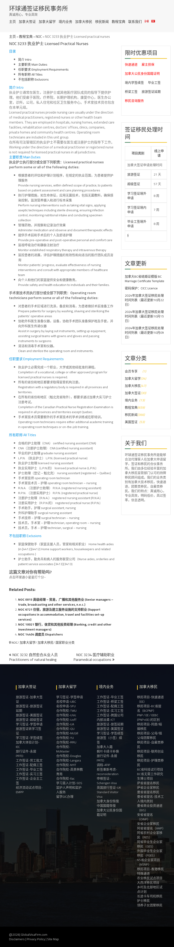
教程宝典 (118, 21)
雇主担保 (148, 64)
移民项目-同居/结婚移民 (149, 726)
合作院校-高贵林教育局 (69, 771)
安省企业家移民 (148, 823)
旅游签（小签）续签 (109, 740)
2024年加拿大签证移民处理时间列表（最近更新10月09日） (144, 332)
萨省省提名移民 (148, 783)
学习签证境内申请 (136, 210)
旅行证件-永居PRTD (26, 753)
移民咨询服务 (134, 101)
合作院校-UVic (66, 715)
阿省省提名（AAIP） (150, 828)
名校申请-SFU (66, 706)
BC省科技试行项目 (150, 769)
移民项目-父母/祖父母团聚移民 (149, 735)
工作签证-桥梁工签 (110, 701)
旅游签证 (133, 174)
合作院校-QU (65, 728)
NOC (39, 36)
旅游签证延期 (151, 92)
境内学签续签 (134, 83)
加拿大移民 (83, 21)
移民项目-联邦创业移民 (150, 753)
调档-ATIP (103, 765)
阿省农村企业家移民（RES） (149, 835)
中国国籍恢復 (106, 805)
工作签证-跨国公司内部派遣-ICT (110, 717)
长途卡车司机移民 (149, 896)
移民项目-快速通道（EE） (150, 699)
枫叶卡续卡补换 (108, 751)
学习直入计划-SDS (69, 783)
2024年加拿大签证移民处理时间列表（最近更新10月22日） (144, 300)
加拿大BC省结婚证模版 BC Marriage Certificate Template (144, 279)
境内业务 (65, 21)
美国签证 (131, 422)
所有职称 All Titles (30, 74)
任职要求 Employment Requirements (43, 69)
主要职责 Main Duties (32, 64)
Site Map (53, 939)
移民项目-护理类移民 (150, 762)
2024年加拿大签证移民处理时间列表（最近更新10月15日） (144, 316)
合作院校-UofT (66, 719)
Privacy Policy (36, 939)
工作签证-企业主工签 (29, 780)
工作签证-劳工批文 (29, 760)
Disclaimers (17, 939)
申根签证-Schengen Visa (107, 780)
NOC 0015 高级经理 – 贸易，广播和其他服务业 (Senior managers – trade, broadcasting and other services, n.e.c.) (65, 602)
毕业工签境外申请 (136, 224)
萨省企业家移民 (148, 787)
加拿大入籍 (105, 747)
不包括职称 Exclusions (33, 79)
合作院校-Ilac (65, 778)
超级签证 (133, 184)
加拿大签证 (27, 21)
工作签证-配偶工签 (29, 765)
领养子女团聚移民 (149, 905)
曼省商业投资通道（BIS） (149, 807)
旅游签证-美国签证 (29, 715)
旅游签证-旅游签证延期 (29, 708)
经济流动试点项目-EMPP (29, 789)
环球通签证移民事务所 (38, 9)
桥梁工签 (131, 92)
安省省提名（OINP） (145, 816)
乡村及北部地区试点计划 (149, 889)
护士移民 (143, 900)
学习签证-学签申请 (29, 724)
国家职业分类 (65, 642)
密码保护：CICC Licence (141, 288)
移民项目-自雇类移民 (150, 744)
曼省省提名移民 (148, 792)
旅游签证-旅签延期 (110, 724)
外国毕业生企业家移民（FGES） (149, 853)
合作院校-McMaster (63, 749)
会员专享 (131, 371)
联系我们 (135, 21)
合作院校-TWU (66, 710)
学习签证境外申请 (136, 195)
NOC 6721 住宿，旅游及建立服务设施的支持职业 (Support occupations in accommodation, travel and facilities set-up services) (61, 614)
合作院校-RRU (66, 742)
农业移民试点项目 (149, 878)
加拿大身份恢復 (108, 801)
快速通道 (131, 64)
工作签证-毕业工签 (29, 769)
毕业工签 (154, 83)
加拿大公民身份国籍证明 (142, 73)
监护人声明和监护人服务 (69, 789)
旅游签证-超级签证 (29, 719)
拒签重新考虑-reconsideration (107, 771)
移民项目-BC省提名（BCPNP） (149, 708)
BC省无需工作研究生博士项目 (150, 776)
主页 (12, 21)
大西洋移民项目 (148, 882)
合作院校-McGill (67, 733)
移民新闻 (102, 21)
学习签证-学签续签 (29, 737)
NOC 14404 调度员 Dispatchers (40, 634)
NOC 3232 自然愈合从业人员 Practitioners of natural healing (33, 657)
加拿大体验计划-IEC (27, 744)
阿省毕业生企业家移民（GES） (149, 844)
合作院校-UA (65, 724)
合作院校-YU (65, 737)
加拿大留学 (47, 21)
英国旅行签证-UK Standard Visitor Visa (109, 792)
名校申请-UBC (66, 701)
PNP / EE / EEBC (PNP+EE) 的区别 (148, 717)
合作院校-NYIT (66, 765)
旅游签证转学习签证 (28, 730)
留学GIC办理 (64, 796)
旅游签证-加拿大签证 (29, 699)
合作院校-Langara (68, 760)
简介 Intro (24, 59)
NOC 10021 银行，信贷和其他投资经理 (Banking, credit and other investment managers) (64, 626)
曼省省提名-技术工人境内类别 (150, 798)
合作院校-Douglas (68, 756)
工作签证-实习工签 (29, 774)
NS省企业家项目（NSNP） (148, 862)
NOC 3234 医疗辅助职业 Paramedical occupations (93, 657)
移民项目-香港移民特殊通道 (150, 871)
